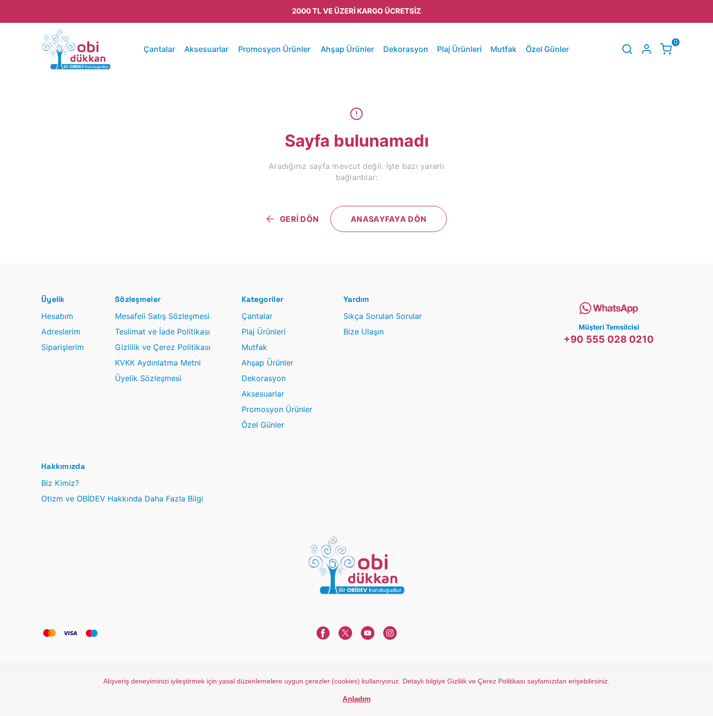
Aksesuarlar (206, 49)
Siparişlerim (62, 347)
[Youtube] (367, 633)
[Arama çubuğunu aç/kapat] (627, 49)
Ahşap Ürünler (347, 49)
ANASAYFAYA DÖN (388, 219)
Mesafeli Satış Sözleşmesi (162, 316)
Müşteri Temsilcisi (609, 327)
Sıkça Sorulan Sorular (382, 316)
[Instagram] (390, 633)
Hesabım (57, 316)
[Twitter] (345, 633)
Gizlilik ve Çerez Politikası (163, 347)
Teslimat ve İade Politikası (162, 331)
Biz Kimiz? (60, 483)
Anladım (356, 699)
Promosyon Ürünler (274, 49)
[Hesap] (646, 49)
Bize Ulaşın (363, 331)
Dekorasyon (405, 49)
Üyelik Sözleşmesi (148, 378)
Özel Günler (547, 49)
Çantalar (159, 49)
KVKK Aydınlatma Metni (158, 362)
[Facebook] (323, 633)
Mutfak (503, 49)
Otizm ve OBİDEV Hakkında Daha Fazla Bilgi (122, 498)
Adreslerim (61, 331)
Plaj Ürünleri (459, 49)
